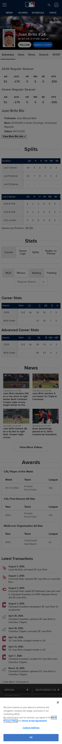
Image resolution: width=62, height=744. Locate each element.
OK (31, 737)
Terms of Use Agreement (34, 721)
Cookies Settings (31, 727)
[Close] (58, 702)
